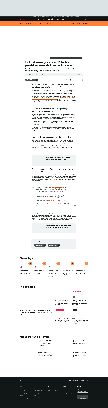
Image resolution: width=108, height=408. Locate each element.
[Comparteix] (69, 80)
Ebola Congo (82, 16)
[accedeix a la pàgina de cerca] (85, 19)
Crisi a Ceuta (39, 16)
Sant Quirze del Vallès (49, 16)
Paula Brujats (74, 323)
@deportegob (57, 187)
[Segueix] (37, 80)
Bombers (43, 16)
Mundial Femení (31, 79)
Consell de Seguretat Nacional (59, 16)
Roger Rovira (75, 359)
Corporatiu (78, 19)
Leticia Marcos (50, 276)
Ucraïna (71, 16)
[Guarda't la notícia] (66, 80)
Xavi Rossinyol (26, 275)
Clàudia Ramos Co (41, 345)
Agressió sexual (53, 245)
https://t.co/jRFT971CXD (56, 200)
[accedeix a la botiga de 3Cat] (83, 19)
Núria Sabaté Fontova (38, 275)
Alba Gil (21, 275)
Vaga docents (67, 16)
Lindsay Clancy (76, 16)
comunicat (37, 145)
